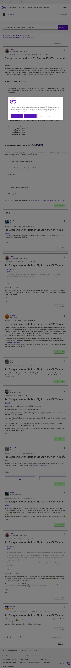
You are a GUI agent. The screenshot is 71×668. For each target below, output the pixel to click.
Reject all (30, 115)
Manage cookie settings (44, 115)
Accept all (16, 115)
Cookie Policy (53, 111)
